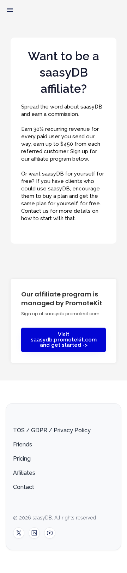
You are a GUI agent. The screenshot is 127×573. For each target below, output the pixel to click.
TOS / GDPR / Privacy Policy (52, 430)
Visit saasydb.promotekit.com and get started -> (64, 339)
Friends (22, 444)
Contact (23, 487)
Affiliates (24, 472)
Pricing (22, 458)
